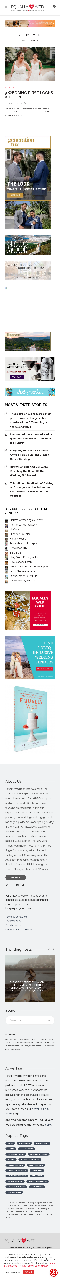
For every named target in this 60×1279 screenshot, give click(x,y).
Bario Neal (15, 552)
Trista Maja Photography (24, 543)
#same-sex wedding (16, 1187)
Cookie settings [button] (12, 1272)
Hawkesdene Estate (21, 562)
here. (48, 1124)
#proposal (37, 1176)
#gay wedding (26, 1149)
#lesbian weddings (38, 1154)
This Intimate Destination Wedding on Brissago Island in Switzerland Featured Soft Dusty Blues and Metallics (32, 489)
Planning (10, 88)
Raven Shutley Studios (22, 580)
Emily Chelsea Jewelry (22, 571)
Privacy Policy (13, 921)
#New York (37, 1170)
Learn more (16, 877)
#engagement (42, 1143)
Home (24, 41)
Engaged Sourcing (20, 534)
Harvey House (18, 538)
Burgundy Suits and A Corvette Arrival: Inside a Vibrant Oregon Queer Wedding (29, 454)
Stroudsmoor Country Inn (24, 575)
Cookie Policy (13, 925)
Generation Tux (18, 548)
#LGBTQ (11, 1159)
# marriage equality (17, 1170)
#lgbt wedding (36, 1165)
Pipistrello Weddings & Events (27, 520)
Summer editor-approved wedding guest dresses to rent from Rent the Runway (32, 438)
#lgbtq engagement (30, 1159)
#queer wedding (15, 1181)
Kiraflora (14, 529)
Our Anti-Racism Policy (18, 929)
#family (11, 1149)
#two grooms (14, 1192)
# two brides (37, 1187)
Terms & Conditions (16, 916)
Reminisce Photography (23, 524)
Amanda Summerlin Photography (29, 566)
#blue (10, 1143)
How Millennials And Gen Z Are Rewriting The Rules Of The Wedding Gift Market (29, 471)
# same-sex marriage (38, 1181)
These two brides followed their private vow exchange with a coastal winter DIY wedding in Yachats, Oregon (30, 420)
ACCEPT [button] (28, 1272)
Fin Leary (8, 104)
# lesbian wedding (16, 1154)
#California (24, 1143)
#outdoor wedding (17, 1176)
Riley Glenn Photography (24, 557)
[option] (30, 978)
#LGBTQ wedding (15, 1165)
